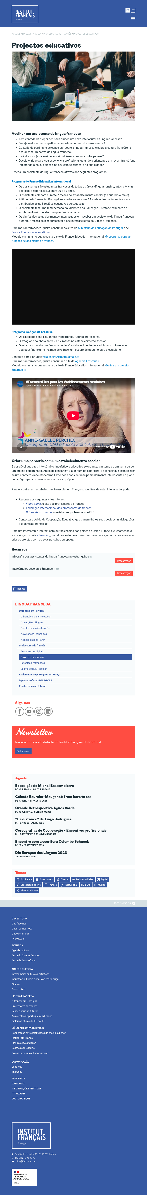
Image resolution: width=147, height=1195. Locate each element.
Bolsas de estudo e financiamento (30, 1053)
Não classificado (29, 890)
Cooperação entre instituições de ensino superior (39, 1032)
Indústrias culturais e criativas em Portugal (35, 979)
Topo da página (123, 903)
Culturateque (21, 1098)
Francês (21, 588)
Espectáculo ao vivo (31, 885)
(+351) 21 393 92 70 (25, 1157)
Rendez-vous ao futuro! (32, 686)
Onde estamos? (20, 933)
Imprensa (17, 1071)
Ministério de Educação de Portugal (100, 228)
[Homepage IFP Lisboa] (25, 14)
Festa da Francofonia (23, 960)
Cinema (64, 879)
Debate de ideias (84, 879)
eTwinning (43, 535)
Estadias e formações (33, 662)
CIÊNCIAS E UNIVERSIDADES (28, 1027)
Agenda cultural (20, 950)
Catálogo (18, 1083)
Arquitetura (26, 879)
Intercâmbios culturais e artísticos (30, 974)
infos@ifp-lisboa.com (25, 1161)
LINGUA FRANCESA (31, 34)
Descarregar (124, 560)
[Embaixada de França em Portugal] (24, 1177)
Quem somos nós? (22, 928)
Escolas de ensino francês (35, 628)
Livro (87, 885)
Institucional (71, 885)
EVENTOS (17, 945)
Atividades (18, 1093)
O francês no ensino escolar (36, 616)
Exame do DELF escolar (34, 668)
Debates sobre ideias (23, 1047)
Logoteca (17, 1066)
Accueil (16, 34)
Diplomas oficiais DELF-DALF (35, 680)
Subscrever (23, 751)
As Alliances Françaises (34, 633)
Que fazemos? (20, 923)
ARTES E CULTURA (22, 969)
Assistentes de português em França (40, 674)
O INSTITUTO (19, 918)
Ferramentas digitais (32, 651)
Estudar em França (22, 1037)
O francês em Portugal (31, 610)
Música (101, 885)
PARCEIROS (18, 1078)
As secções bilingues (32, 622)
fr (127, 10)
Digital (104, 879)
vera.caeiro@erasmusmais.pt (60, 357)
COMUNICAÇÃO (21, 1061)
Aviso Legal (18, 938)
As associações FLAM (33, 639)
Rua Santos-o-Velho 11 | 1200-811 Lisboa (35, 1154)
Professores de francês (57, 34)
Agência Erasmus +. (87, 361)
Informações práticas (26, 1088)
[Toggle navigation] (132, 18)
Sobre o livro (18, 989)
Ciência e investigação (24, 1042)
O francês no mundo (39, 512)
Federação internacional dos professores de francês (59, 508)
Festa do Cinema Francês (26, 955)
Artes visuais (46, 879)
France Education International (31, 232)
